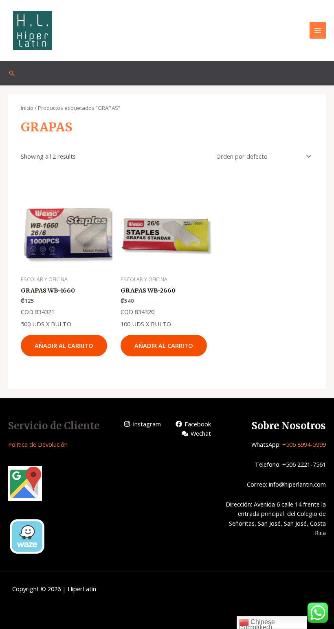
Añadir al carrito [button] (64, 345)
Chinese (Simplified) (257, 623)
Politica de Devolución (38, 444)
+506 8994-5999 (304, 444)
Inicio (27, 107)
